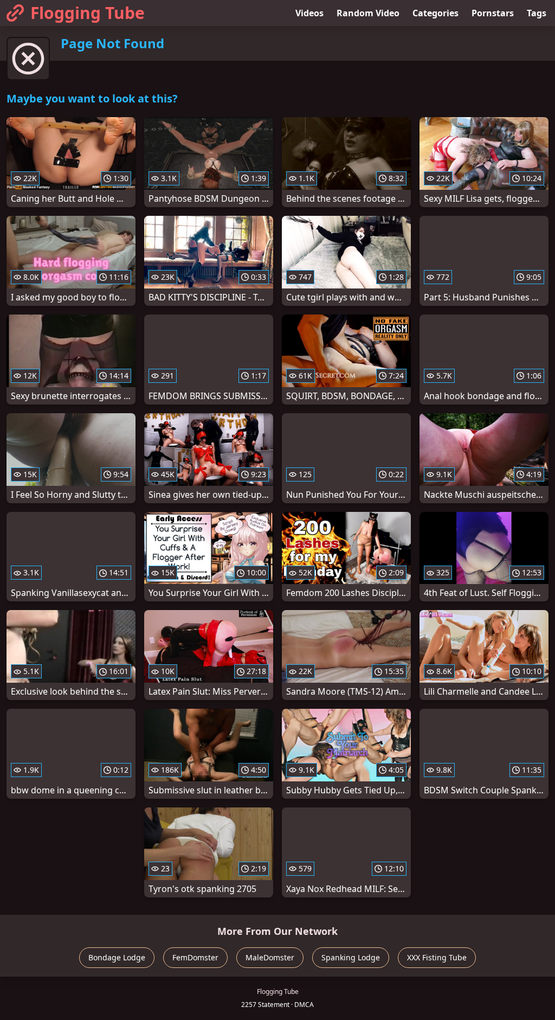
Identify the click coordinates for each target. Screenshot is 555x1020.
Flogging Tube (87, 13)
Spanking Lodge (350, 957)
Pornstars (493, 13)
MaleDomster (270, 957)
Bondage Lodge (116, 957)
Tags (536, 13)
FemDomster (195, 957)
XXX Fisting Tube (437, 957)
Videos (309, 13)
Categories (435, 13)
